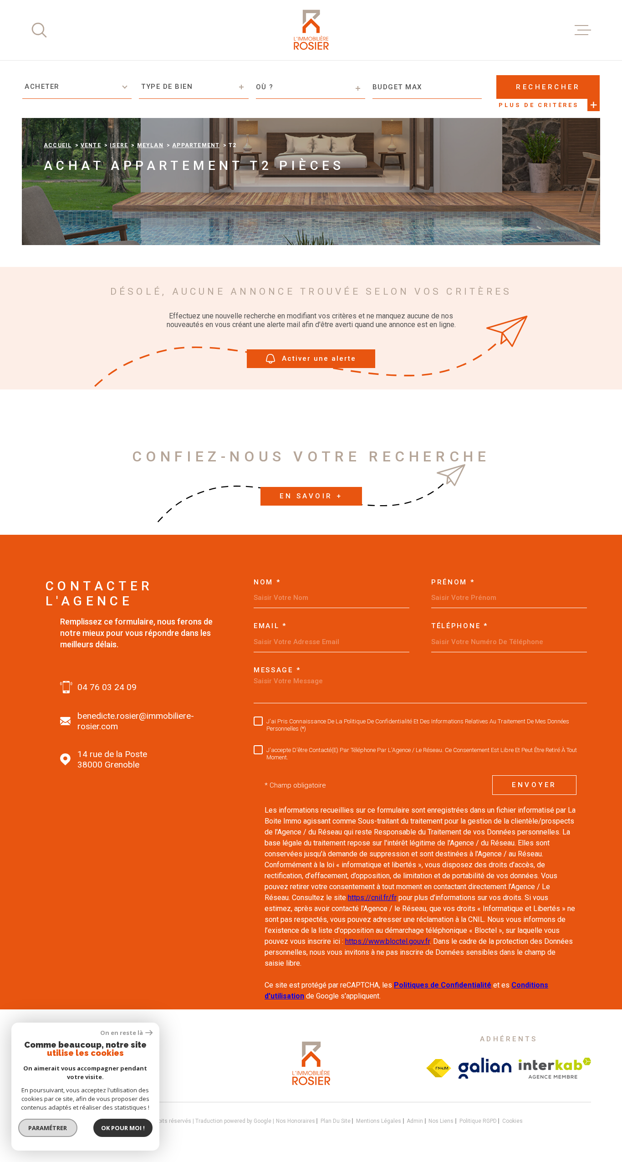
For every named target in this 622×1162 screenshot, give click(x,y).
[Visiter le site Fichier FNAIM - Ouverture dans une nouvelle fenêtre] (438, 1068)
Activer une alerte (319, 358)
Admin (415, 1121)
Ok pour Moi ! (123, 1128)
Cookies (512, 1121)
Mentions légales (378, 1121)
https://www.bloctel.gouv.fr (387, 941)
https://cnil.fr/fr (372, 897)
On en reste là (121, 1032)
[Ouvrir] (39, 30)
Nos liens (441, 1121)
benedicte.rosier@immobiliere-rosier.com (135, 721)
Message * (277, 670)
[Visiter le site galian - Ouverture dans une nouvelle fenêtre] (485, 1068)
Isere (119, 145)
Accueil (57, 145)
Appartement (195, 145)
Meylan (150, 145)
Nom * (267, 582)
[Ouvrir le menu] (583, 30)
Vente (91, 145)
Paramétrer (48, 1128)
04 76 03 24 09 (107, 687)
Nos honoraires (295, 1121)
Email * (270, 626)
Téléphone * (459, 626)
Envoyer (534, 785)
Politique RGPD (478, 1121)
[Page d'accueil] (311, 30)
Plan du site (336, 1121)
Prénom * (453, 582)
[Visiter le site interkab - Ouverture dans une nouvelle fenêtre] (555, 1068)
